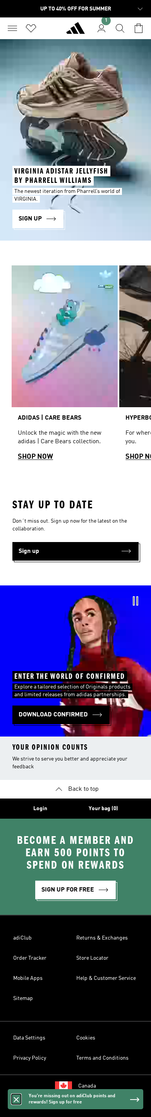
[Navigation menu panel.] (12, 28)
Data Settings (29, 1038)
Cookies (85, 1038)
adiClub (22, 938)
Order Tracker (29, 958)
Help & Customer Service (106, 978)
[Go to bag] (138, 28)
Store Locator (92, 958)
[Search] (120, 28)
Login (40, 808)
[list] (75, 366)
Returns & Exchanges (102, 938)
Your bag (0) (103, 808)
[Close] (16, 1099)
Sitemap (23, 998)
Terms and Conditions (102, 1058)
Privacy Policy (29, 1058)
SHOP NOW (35, 456)
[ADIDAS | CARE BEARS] (65, 366)
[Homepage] (75, 31)
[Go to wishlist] (31, 28)
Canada (87, 1086)
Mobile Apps (28, 978)
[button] (75, 551)
